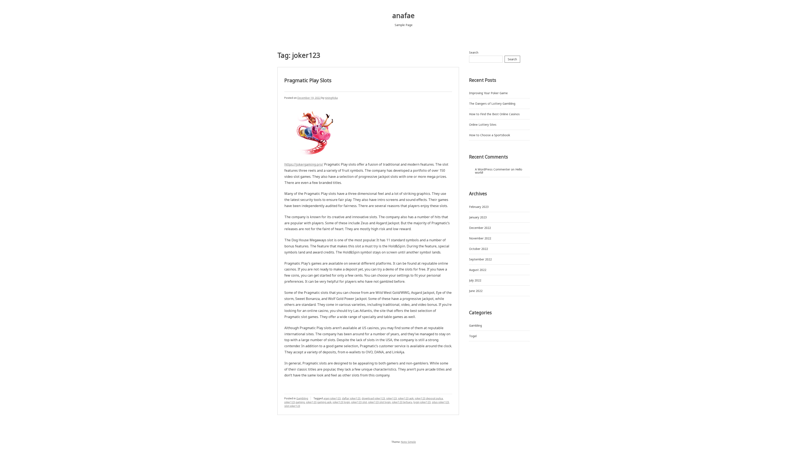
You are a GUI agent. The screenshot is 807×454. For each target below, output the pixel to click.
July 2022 (475, 280)
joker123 (391, 398)
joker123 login (341, 402)
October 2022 (478, 249)
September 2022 (480, 259)
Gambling (302, 398)
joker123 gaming (294, 402)
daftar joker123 (351, 398)
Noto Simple (408, 442)
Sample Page (404, 25)
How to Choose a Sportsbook (489, 135)
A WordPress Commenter (492, 169)
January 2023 (478, 217)
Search (473, 52)
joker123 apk (406, 398)
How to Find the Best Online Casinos (494, 114)
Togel (473, 336)
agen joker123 (332, 398)
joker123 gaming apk (318, 402)
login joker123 (422, 402)
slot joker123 (292, 406)
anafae (403, 15)
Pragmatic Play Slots (307, 80)
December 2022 (480, 228)
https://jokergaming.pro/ (303, 164)
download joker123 (373, 398)
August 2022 (477, 270)
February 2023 (479, 207)
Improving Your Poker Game (488, 93)
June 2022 (476, 291)
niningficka (331, 98)
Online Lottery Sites (482, 125)
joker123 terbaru (402, 402)
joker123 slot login (379, 402)
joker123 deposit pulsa (429, 398)
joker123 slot (359, 402)
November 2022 (480, 238)
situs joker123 (440, 402)
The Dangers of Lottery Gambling (492, 104)
